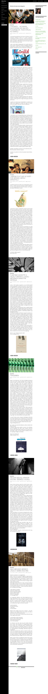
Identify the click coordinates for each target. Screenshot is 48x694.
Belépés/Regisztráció (4, 5)
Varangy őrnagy (37, 19)
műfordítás (3, 14)
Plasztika (36, 45)
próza (2, 12)
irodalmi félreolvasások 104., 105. (40, 43)
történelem (3, 19)
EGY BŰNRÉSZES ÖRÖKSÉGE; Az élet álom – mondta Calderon (40, 21)
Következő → (23, 667)
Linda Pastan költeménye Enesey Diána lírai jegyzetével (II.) (40, 24)
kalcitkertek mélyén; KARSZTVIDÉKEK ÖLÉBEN (40, 38)
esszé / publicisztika (4, 7)
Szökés (36, 36)
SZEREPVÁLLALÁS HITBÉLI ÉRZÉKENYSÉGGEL (39, 34)
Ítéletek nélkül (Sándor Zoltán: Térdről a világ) (19, 478)
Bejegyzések (12, 174)
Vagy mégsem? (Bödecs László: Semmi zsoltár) (19, 570)
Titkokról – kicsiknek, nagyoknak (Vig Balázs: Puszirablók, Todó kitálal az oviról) (20, 29)
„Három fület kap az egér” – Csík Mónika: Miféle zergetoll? (21, 178)
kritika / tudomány (14, 549)
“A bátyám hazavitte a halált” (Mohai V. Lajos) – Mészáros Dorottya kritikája (20, 277)
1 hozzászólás (29, 572)
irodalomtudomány (4, 17)
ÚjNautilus (3, 1)
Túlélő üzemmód (38, 29)
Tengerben (14, 375)
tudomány (15, 156)
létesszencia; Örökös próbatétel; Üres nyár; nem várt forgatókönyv (40, 31)
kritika (12, 156)
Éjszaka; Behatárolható (39, 27)
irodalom (12, 455)
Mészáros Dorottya (23, 33)
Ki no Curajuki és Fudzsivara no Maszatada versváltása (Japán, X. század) (40, 41)
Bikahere (36, 48)
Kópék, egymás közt (38, 47)
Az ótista (36, 26)
